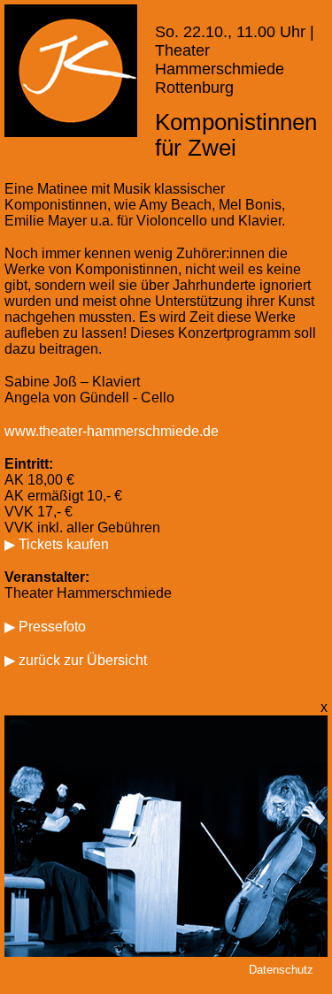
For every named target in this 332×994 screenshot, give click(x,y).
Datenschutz (281, 969)
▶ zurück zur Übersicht (75, 660)
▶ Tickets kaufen (56, 544)
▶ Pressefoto (45, 626)
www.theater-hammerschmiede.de (111, 431)
